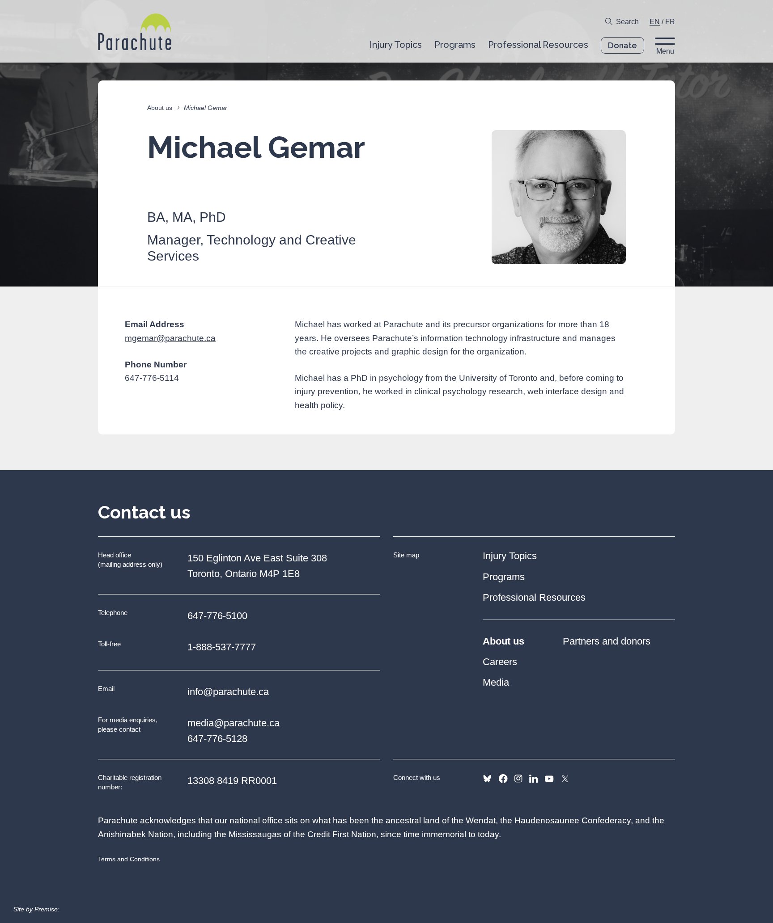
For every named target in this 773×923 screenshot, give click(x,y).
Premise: (46, 909)
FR (670, 21)
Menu (665, 51)
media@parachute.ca (233, 723)
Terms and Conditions (129, 859)
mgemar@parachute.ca (170, 338)
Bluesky (487, 778)
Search (627, 21)
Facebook (503, 778)
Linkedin (533, 778)
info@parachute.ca (228, 691)
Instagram (518, 778)
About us (159, 107)
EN (655, 21)
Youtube (549, 778)
